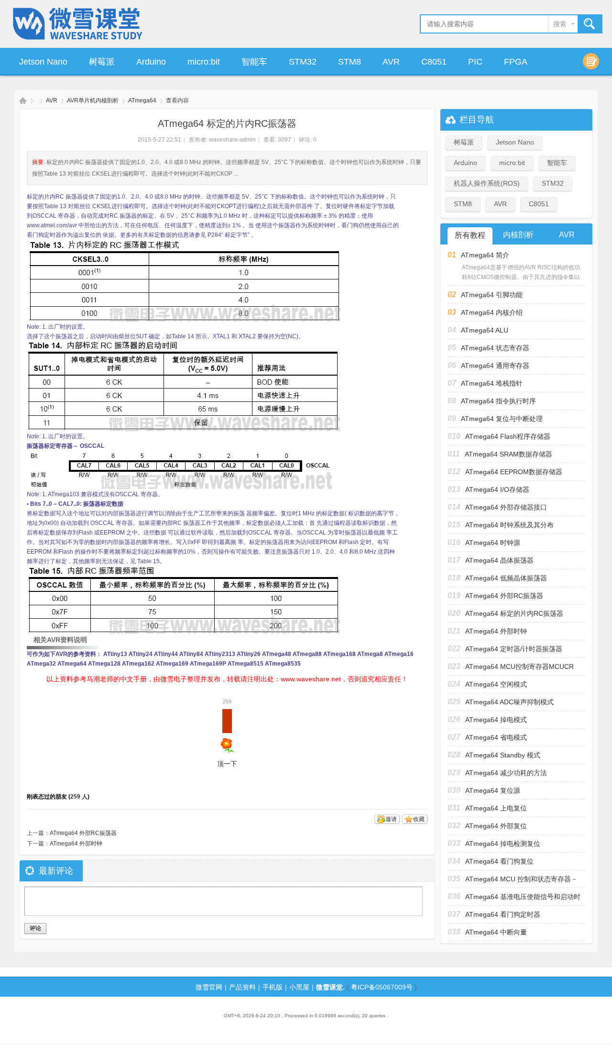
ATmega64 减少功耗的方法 (506, 773)
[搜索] (589, 24)
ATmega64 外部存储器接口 (506, 507)
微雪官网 (209, 987)
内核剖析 (518, 235)
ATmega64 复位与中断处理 (502, 418)
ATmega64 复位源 (492, 790)
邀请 (391, 819)
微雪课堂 (23, 101)
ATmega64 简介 (485, 255)
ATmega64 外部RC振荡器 (83, 833)
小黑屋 (299, 987)
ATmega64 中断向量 (496, 932)
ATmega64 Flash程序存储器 (507, 436)
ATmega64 (142, 100)
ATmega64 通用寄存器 (495, 365)
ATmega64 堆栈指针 (492, 383)
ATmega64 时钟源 (492, 542)
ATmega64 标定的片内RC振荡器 (514, 613)
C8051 (434, 62)
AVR (391, 62)
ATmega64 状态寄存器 (495, 348)
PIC (475, 62)
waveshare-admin (232, 139)
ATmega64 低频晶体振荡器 (506, 578)
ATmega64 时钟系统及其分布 (509, 525)
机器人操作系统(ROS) (487, 183)
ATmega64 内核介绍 (492, 312)
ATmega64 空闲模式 (496, 684)
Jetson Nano (43, 62)
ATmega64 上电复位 (496, 808)
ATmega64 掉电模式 (496, 719)
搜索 (560, 24)
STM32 (303, 62)
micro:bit (203, 62)
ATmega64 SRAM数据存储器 (508, 454)
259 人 (78, 796)
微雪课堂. (330, 987)
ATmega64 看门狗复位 (499, 861)
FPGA (515, 62)
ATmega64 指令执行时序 (498, 401)
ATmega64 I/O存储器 (497, 489)
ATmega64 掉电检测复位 (502, 843)
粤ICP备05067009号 (382, 987)
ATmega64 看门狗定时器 (502, 914)
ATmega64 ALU (484, 330)
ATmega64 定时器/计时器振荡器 (513, 649)
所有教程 (470, 235)
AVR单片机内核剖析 (93, 100)
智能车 (254, 62)
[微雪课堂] (78, 41)
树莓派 (102, 62)
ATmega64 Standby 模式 (502, 755)
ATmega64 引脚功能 (492, 295)
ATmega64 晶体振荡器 (499, 560)
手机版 (272, 987)
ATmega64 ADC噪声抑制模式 (509, 702)
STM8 (349, 62)
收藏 (419, 819)
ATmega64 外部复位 (496, 826)
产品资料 (242, 987)
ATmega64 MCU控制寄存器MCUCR (519, 666)
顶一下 (227, 738)
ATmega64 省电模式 (496, 737)
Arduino (151, 62)
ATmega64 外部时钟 (76, 843)
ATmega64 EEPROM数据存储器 (513, 472)
